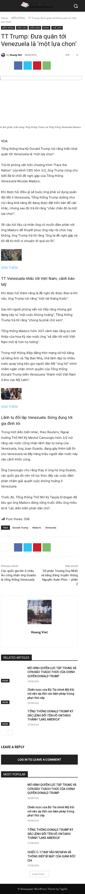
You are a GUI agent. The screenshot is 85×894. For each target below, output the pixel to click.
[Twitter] (28, 65)
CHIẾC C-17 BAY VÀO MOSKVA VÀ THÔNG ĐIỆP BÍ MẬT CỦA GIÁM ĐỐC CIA (51, 856)
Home (4, 18)
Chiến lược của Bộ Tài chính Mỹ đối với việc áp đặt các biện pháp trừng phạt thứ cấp (50, 693)
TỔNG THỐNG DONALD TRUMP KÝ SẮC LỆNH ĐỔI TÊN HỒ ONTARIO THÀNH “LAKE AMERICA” (50, 715)
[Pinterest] (37, 65)
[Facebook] (18, 65)
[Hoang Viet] (3, 55)
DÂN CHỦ (21, 27)
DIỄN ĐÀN (35, 27)
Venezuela (50, 527)
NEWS (46, 27)
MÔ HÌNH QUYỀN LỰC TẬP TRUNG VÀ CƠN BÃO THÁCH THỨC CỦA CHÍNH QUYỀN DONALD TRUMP (51, 672)
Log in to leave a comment (39, 759)
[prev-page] (3, 732)
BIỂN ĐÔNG (18, 18)
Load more (38, 874)
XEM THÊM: (9, 268)
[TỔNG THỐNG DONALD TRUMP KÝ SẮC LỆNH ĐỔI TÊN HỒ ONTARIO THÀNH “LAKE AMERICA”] (12, 717)
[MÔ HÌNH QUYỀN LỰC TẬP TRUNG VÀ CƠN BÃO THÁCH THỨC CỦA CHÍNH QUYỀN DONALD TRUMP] (12, 674)
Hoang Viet (16, 54)
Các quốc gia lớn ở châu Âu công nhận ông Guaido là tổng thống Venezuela (18, 575)
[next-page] (10, 732)
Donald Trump (20, 527)
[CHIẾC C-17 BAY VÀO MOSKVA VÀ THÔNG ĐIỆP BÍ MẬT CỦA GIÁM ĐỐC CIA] (12, 858)
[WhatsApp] (46, 65)
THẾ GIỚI (57, 27)
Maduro (36, 527)
